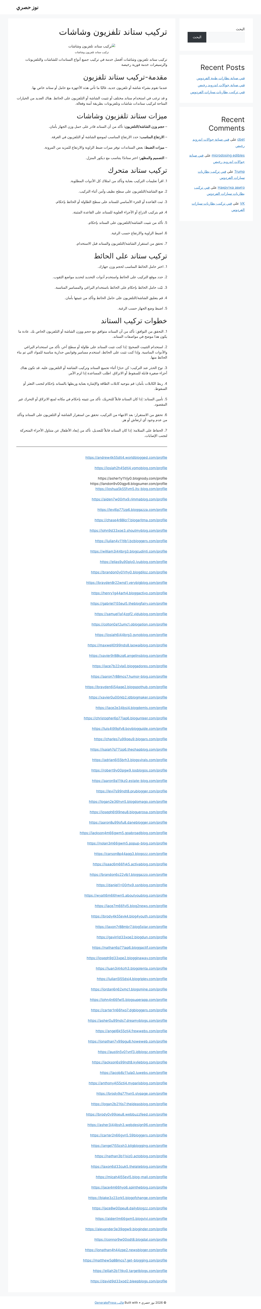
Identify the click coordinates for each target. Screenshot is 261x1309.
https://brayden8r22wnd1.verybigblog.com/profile (126, 583)
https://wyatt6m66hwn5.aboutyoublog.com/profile (125, 895)
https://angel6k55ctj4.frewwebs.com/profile (131, 1031)
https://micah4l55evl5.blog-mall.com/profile (131, 1177)
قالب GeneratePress (109, 1303)
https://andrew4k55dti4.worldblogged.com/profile (126, 457)
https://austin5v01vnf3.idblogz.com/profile (132, 1052)
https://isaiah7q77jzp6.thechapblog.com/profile (128, 749)
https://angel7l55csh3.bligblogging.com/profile (129, 1146)
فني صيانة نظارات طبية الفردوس (221, 78)
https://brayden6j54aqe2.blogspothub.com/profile (126, 687)
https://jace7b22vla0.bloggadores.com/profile (129, 666)
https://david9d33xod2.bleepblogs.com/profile (129, 1281)
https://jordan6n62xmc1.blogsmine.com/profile (129, 989)
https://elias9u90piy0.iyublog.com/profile (133, 562)
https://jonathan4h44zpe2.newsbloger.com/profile (126, 1250)
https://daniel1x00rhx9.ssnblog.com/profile (131, 885)
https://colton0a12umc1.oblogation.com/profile (129, 624)
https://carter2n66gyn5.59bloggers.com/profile (128, 1135)
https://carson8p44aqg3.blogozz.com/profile (130, 854)
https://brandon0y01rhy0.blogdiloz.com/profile (129, 572)
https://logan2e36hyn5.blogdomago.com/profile (128, 802)
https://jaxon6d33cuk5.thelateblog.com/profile (129, 1166)
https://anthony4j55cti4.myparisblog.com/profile (128, 1083)
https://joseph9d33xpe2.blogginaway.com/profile (127, 958)
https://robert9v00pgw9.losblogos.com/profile (129, 770)
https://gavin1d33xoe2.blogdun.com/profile (132, 937)
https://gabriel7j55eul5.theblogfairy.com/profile (129, 603)
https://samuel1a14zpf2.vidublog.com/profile (131, 614)
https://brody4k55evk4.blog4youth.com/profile (129, 916)
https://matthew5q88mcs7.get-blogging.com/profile (125, 1260)
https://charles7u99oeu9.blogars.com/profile (130, 739)
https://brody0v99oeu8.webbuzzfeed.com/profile (126, 1114)
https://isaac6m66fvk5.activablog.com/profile (130, 864)
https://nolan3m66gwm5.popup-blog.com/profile (127, 843)
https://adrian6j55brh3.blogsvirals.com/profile (129, 760)
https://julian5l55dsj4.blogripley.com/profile (132, 979)
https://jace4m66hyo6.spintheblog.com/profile (129, 1187)
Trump (239, 171)
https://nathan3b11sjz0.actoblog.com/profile (131, 1156)
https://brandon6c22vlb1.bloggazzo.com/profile (128, 875)
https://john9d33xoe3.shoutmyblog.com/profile (128, 530)
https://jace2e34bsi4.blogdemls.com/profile (131, 708)
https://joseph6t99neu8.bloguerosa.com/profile (128, 812)
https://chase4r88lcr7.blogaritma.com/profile (131, 520)
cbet (241, 139)
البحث (240, 29)
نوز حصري (27, 7)
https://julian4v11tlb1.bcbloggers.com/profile (131, 541)
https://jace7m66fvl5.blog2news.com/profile (131, 906)
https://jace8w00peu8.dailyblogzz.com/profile (129, 1208)
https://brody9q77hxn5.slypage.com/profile (131, 1093)
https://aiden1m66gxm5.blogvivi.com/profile (131, 1219)
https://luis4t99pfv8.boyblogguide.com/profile (129, 729)
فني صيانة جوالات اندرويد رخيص (221, 85)
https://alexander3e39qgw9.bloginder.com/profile (126, 1229)
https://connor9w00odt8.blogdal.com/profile (130, 1239)
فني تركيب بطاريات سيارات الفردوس (217, 92)
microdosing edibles (228, 155)
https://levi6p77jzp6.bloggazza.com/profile (132, 510)
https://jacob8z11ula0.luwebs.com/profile (133, 1073)
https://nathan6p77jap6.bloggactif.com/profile (129, 948)
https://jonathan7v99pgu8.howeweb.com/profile (127, 1041)
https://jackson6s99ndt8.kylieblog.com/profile (129, 1062)
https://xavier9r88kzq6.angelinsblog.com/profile (128, 656)
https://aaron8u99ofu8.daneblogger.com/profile (128, 822)
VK (242, 203)
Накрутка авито (231, 187)
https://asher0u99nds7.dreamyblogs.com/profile (127, 1020)
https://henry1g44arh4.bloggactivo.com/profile (129, 593)
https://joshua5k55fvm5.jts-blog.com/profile (131, 489)
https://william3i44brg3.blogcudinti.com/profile (128, 551)
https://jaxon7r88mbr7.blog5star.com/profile (131, 927)
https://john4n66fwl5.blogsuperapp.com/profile (128, 1000)
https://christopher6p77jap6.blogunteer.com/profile (125, 718)
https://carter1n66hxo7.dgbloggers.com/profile (129, 1010)
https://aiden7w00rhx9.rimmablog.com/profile (129, 499)
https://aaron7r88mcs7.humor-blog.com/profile (129, 676)
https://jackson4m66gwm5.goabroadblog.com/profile (123, 833)
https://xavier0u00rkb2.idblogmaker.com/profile (128, 697)
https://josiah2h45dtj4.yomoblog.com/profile (131, 468)
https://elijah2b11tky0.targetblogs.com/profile (130, 1271)
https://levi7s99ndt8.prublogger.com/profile (131, 791)
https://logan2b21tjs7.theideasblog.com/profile (129, 1104)
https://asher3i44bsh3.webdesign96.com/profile (127, 1125)
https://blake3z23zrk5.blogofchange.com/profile (127, 1198)
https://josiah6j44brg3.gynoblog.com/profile (131, 635)
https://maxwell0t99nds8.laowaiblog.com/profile (127, 645)
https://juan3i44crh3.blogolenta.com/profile (131, 968)
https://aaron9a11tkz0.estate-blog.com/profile (129, 781)
